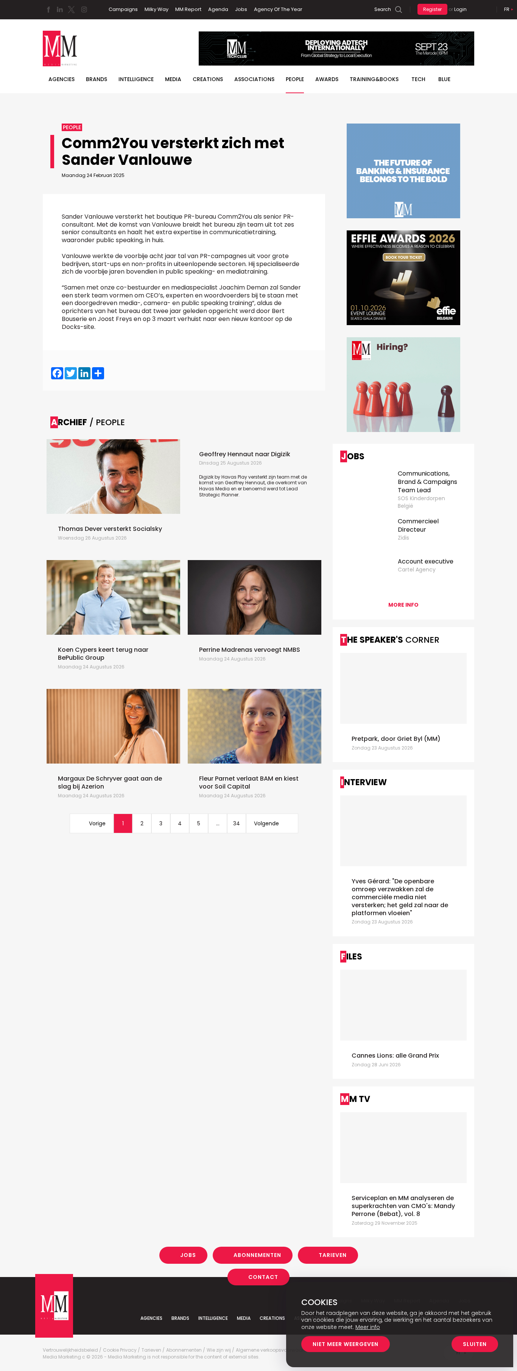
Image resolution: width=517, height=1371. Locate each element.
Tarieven (333, 1255)
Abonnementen (257, 1255)
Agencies (61, 79)
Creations (208, 79)
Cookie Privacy (120, 1350)
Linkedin (59, 9)
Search (382, 9)
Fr (506, 9)
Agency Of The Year (278, 9)
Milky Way (156, 9)
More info (403, 605)
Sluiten (475, 1344)
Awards (326, 79)
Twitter (71, 9)
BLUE (444, 79)
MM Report (188, 9)
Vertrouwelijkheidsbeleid (70, 1350)
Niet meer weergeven (345, 1344)
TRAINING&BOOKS (374, 79)
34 (236, 823)
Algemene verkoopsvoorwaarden (274, 1350)
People (295, 79)
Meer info (367, 1327)
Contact (263, 1276)
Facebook (48, 9)
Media (173, 79)
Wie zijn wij (219, 1350)
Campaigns (123, 9)
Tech (418, 79)
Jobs (241, 9)
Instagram (84, 9)
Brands (96, 79)
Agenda (218, 9)
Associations (254, 79)
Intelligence (136, 79)
